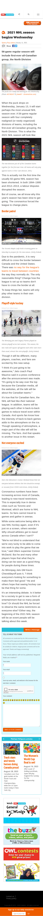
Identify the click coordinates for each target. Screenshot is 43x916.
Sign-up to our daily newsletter (21, 910)
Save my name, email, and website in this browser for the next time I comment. (20, 681)
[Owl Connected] (7, 16)
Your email (6, 669)
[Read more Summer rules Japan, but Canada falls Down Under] (31, 749)
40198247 (10, 94)
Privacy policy (11, 904)
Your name (6, 661)
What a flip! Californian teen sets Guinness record (10, 764)
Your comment (7, 696)
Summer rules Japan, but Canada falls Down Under (31, 762)
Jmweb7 (19, 94)
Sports (4, 43)
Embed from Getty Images (10, 216)
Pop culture (11, 43)
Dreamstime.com (30, 94)
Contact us (10, 902)
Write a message (32, 630)
